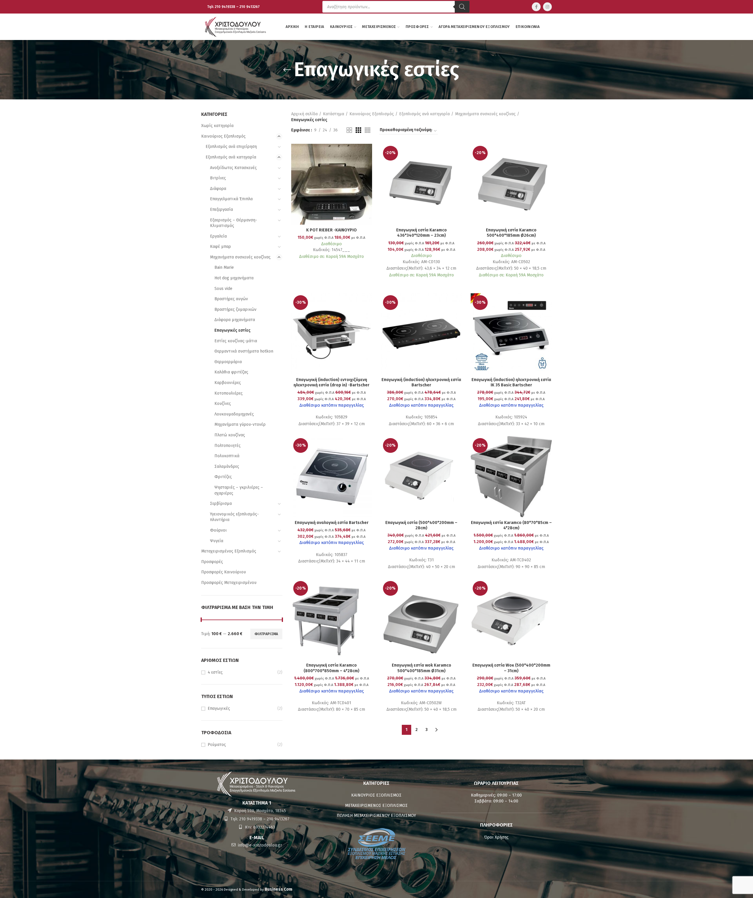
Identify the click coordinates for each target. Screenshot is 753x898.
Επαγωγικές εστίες (232, 330)
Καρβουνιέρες (227, 382)
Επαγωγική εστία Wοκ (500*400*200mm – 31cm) (511, 668)
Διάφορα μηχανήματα (234, 319)
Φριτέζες (223, 476)
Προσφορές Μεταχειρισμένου (228, 582)
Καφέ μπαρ (220, 246)
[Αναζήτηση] (462, 7)
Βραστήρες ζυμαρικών (235, 309)
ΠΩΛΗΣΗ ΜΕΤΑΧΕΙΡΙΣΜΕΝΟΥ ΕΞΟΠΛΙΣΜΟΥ (376, 815)
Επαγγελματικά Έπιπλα (231, 198)
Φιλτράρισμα (266, 634)
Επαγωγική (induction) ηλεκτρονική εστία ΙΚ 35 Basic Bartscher (511, 382)
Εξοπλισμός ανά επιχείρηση (231, 146)
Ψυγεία (216, 540)
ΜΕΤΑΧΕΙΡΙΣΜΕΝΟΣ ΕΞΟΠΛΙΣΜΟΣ (376, 805)
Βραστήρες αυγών (231, 298)
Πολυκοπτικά (226, 455)
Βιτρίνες (218, 178)
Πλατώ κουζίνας (229, 435)
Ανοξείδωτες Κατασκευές (233, 167)
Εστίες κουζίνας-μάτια (235, 340)
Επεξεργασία (221, 209)
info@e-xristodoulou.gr (259, 845)
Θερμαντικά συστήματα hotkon (243, 351)
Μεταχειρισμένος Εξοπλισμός (228, 551)
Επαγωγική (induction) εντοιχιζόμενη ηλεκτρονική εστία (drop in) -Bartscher (331, 382)
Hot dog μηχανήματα (234, 278)
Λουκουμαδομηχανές (234, 414)
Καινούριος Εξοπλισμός (223, 136)
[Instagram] (547, 6)
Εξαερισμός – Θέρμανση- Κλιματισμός (233, 223)
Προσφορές (212, 561)
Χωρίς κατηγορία (217, 125)
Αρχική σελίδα (304, 113)
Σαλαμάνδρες (226, 466)
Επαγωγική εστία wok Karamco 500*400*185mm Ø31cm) (421, 668)
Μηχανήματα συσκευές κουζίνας (240, 257)
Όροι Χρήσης (496, 837)
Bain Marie (224, 267)
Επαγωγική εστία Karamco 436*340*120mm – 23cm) (421, 233)
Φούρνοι (218, 530)
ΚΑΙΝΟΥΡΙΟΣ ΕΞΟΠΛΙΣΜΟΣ (376, 795)
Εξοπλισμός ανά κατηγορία (231, 157)
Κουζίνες (222, 403)
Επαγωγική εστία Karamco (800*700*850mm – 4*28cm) (331, 668)
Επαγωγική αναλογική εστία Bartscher (332, 522)
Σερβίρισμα (221, 503)
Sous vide (223, 288)
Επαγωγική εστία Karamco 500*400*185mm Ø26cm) (511, 233)
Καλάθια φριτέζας (231, 372)
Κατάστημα (333, 113)
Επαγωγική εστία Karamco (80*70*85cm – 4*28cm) (511, 525)
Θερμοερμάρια (228, 361)
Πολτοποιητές (227, 445)
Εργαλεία (218, 236)
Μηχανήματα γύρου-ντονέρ (240, 424)
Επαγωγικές (219, 708)
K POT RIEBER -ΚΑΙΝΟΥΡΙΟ (331, 230)
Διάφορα (218, 188)
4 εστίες (215, 672)
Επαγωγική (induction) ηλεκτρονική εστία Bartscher (421, 382)
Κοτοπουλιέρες (228, 393)
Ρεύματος (217, 744)
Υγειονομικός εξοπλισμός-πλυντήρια (234, 517)
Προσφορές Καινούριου (223, 572)
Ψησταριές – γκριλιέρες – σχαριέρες (238, 490)
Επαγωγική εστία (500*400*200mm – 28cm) (421, 525)
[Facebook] (536, 6)
